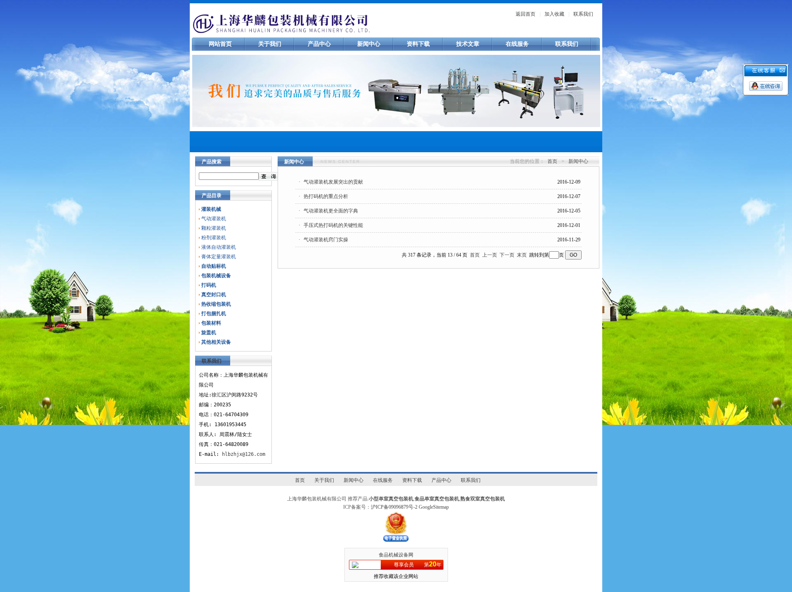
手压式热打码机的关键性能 (333, 225)
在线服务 (517, 44)
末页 (522, 255)
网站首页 (220, 44)
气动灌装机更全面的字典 (331, 211)
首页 (552, 161)
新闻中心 (368, 44)
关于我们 (269, 44)
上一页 (489, 255)
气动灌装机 (213, 219)
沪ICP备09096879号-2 (394, 507)
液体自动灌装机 (218, 247)
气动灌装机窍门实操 (326, 240)
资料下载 (418, 44)
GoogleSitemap (434, 507)
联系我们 (583, 14)
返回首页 (525, 14)
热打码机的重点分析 (326, 196)
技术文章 (467, 44)
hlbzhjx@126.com (243, 454)
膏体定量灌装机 (218, 256)
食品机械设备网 (396, 555)
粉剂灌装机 (213, 238)
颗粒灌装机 (213, 228)
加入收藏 (554, 14)
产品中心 (319, 44)
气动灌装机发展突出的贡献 (333, 182)
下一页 (507, 255)
